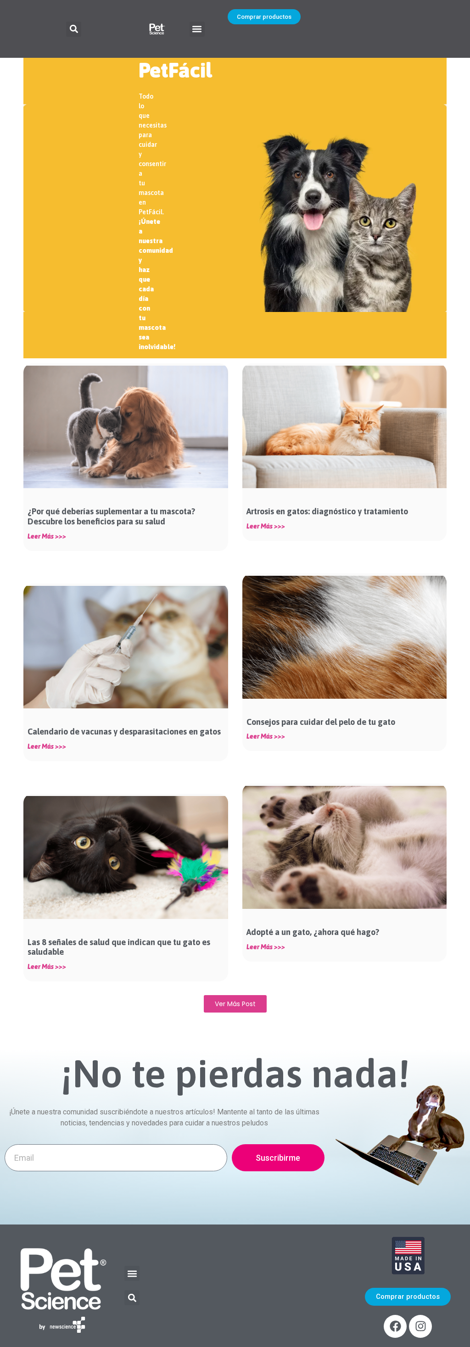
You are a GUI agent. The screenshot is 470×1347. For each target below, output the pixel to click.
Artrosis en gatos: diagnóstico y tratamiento (328, 511)
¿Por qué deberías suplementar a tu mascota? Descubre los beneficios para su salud (111, 516)
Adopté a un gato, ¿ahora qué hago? (312, 932)
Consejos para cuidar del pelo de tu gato (320, 722)
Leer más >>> (47, 536)
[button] (73, 29)
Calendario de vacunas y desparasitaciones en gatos (124, 731)
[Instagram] (420, 1326)
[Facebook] (395, 1326)
